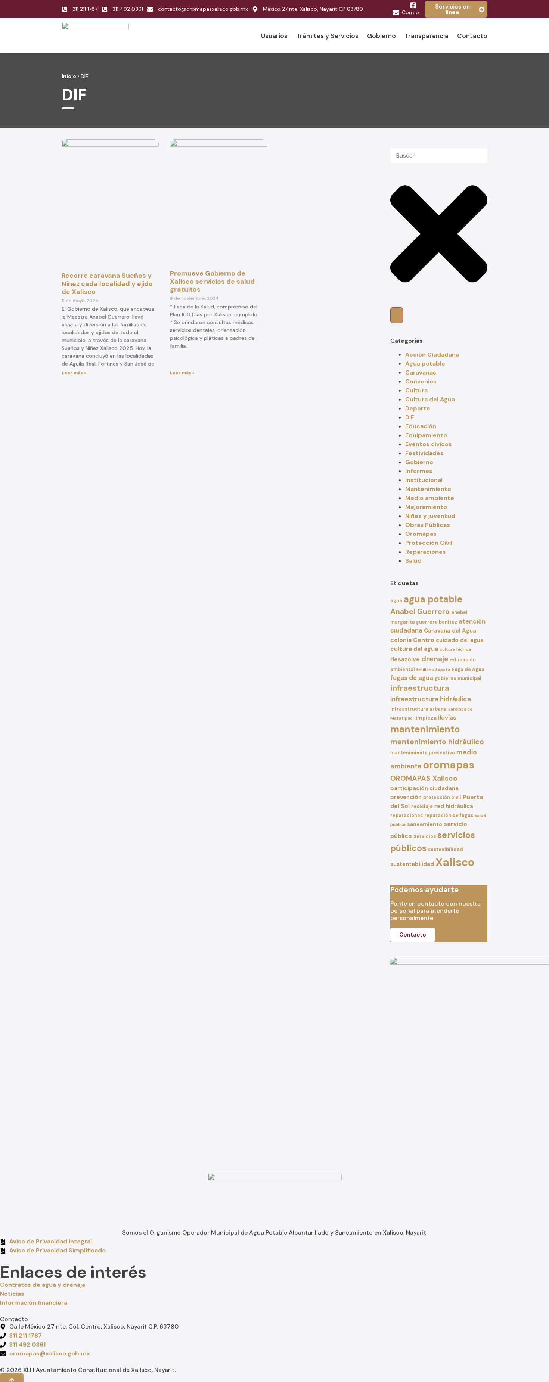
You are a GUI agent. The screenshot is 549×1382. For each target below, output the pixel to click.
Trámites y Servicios (327, 36)
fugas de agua (411, 678)
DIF (409, 417)
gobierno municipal (458, 678)
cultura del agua (414, 649)
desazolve (405, 659)
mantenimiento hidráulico (437, 741)
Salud (413, 561)
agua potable (433, 599)
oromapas (448, 765)
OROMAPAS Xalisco (424, 778)
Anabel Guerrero (420, 611)
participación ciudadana (424, 788)
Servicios (424, 836)
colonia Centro (412, 640)
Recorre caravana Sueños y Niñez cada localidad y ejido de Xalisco (107, 283)
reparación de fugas (448, 816)
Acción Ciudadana (432, 354)
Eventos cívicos (428, 444)
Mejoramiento (426, 507)
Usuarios (274, 36)
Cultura (416, 390)
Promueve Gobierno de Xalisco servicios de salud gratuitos (212, 281)
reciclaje (422, 807)
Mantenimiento (428, 489)
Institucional (424, 480)
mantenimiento (425, 729)
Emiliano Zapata (433, 669)
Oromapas (421, 534)
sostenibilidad (445, 850)
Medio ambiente (429, 498)
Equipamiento (426, 435)
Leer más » (74, 373)
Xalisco (454, 862)
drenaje (435, 659)
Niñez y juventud (430, 516)
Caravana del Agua (450, 630)
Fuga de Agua (468, 670)
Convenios (421, 381)
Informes (418, 471)
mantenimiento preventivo (422, 753)
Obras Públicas (427, 525)
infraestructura (419, 688)
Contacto (472, 36)
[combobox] (438, 155)
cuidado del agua (460, 640)
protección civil (442, 798)
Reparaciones (425, 552)
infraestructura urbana (418, 709)
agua (396, 601)
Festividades (424, 453)
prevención (406, 797)
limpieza (425, 717)
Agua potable (425, 363)
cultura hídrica (455, 649)
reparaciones (406, 816)
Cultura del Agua (430, 399)
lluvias (447, 717)
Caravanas (420, 372)
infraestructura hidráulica (430, 699)
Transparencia (426, 36)
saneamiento (424, 824)
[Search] (396, 315)
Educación (420, 426)
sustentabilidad (412, 864)
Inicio (69, 76)
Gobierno (381, 36)
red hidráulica (453, 806)
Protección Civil (428, 543)
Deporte (417, 408)
